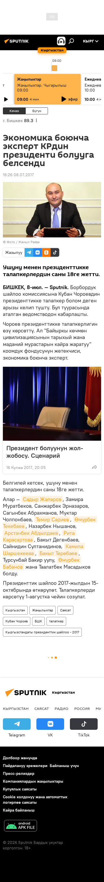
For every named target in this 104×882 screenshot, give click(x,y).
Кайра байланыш (19, 810)
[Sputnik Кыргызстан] (17, 43)
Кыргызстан (15, 610)
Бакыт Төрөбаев (58, 553)
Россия (82, 708)
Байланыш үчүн (64, 765)
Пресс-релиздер (18, 773)
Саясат (65, 610)
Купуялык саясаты (20, 789)
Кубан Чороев (16, 621)
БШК (38, 621)
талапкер (56, 621)
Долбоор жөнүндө (20, 757)
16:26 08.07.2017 (18, 174)
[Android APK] (20, 826)
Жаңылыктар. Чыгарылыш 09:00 (41, 88)
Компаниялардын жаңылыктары (33, 781)
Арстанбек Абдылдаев (31, 533)
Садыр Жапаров (42, 499)
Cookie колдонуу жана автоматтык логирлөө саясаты (35, 799)
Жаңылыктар (42, 610)
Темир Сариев (52, 519)
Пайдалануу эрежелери (25, 765)
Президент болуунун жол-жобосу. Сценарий (44, 451)
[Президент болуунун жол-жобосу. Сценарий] (52, 404)
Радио (61, 708)
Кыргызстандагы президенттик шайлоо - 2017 (42, 632)
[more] (94, 467)
